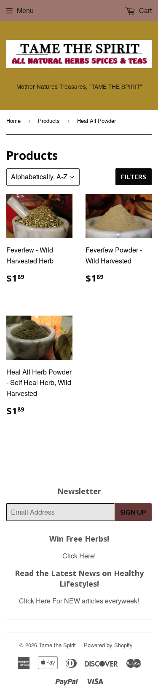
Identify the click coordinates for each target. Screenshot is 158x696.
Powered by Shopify (108, 645)
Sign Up (133, 512)
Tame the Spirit (57, 645)
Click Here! (79, 556)
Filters (133, 177)
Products (49, 121)
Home (13, 121)
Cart (144, 10)
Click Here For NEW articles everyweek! (79, 601)
